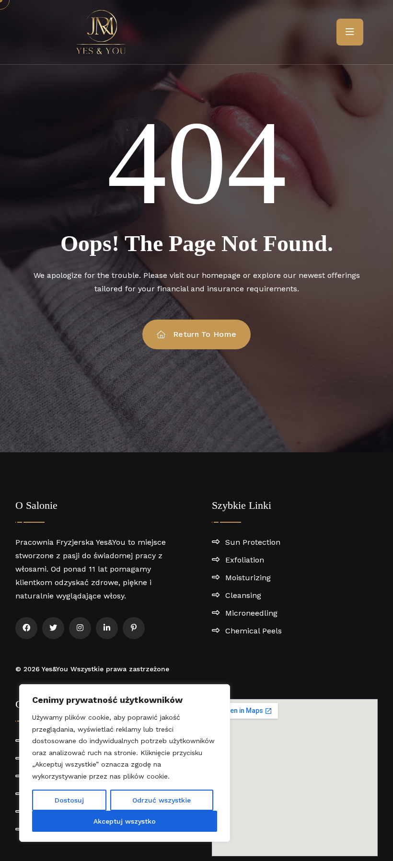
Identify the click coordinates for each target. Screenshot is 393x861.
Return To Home (204, 334)
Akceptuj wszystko (124, 821)
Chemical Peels (253, 630)
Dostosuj (69, 800)
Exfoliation (244, 559)
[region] (124, 763)
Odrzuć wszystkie (161, 800)
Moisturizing (248, 577)
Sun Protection (252, 542)
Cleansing (243, 595)
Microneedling (251, 613)
